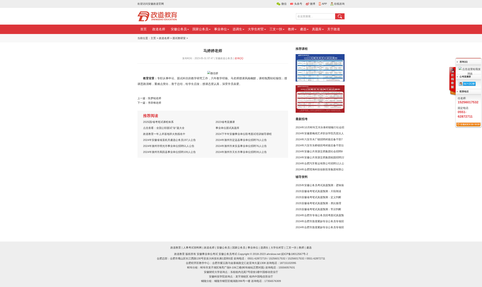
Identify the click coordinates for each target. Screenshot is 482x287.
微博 (312, 3)
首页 (143, 29)
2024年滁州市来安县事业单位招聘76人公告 (241, 145)
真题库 (317, 29)
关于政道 (333, 29)
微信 (284, 3)
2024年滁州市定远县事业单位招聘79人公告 (241, 139)
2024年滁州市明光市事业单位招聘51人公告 (168, 145)
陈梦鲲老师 (154, 98)
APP (324, 3)
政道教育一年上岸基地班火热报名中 (164, 133)
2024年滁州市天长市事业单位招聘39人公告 (241, 151)
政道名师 (158, 29)
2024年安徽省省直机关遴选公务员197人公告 (169, 139)
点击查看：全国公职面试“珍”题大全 (164, 127)
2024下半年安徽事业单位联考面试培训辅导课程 (244, 133)
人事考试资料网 (192, 247)
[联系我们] (452, 81)
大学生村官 (256, 29)
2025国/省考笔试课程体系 (158, 121)
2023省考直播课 (225, 121)
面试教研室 (179, 38)
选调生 (237, 29)
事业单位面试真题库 (227, 127)
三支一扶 (275, 29)
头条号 (298, 3)
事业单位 (220, 29)
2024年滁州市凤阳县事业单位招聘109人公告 (169, 151)
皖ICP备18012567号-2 (294, 253)
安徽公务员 (179, 29)
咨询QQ (239, 58)
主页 (153, 38)
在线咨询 (339, 3)
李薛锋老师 (154, 102)
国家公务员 (200, 29)
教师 (291, 29)
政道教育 (175, 247)
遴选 (303, 29)
